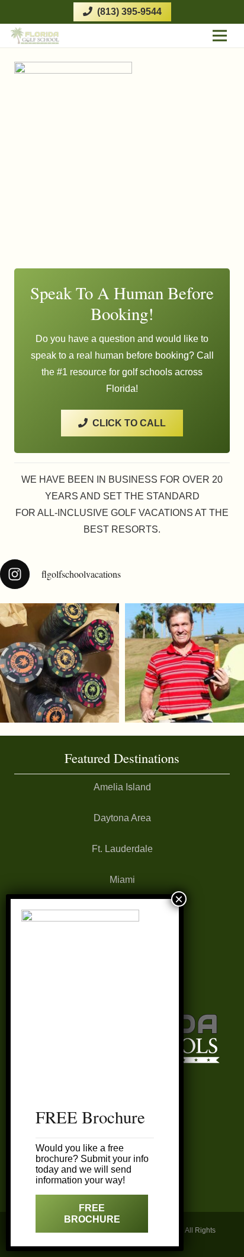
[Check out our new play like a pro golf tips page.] (184, 663)
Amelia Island (122, 787)
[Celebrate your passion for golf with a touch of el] (59, 663)
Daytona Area (122, 818)
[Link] (34, 36)
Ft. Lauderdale (122, 849)
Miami (122, 880)
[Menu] (220, 35)
